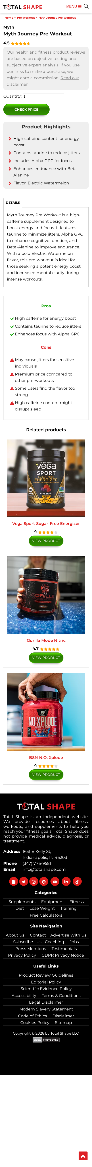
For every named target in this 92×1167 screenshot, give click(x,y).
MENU (72, 9)
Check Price (26, 109)
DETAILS (13, 203)
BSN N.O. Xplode (46, 757)
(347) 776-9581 (35, 863)
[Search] (86, 6)
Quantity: (12, 96)
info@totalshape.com (43, 869)
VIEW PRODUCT (46, 541)
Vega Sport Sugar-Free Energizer (46, 523)
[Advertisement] (46, 1120)
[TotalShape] (22, 6)
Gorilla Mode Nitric (46, 640)
